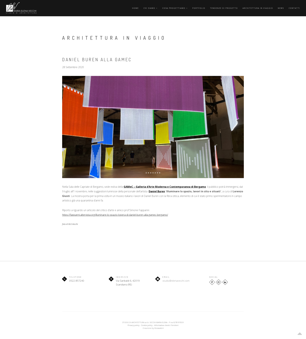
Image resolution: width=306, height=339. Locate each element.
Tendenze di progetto (224, 8)
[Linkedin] (225, 282)
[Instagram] (219, 282)
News (281, 8)
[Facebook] (212, 282)
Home (135, 8)
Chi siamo (149, 8)
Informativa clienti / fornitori (166, 325)
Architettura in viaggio (258, 8)
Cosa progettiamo (174, 8)
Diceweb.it (159, 328)
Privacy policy (133, 325)
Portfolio (198, 8)
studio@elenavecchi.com (175, 280)
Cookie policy (147, 325)
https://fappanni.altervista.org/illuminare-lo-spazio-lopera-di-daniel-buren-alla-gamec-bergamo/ (115, 215)
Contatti (294, 8)
